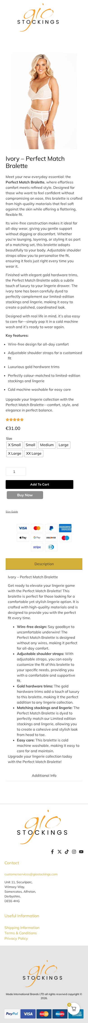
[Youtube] (81, 851)
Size (9, 438)
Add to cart (39, 484)
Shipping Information (22, 927)
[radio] (14, 445)
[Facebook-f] (52, 851)
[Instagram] (74, 851)
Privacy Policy (16, 938)
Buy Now (25, 495)
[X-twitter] (59, 851)
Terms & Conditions (21, 933)
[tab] (44, 564)
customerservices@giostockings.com (31, 874)
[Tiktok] (67, 851)
